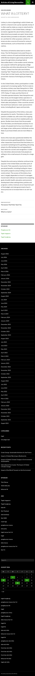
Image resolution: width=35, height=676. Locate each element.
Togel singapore (5, 233)
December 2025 (6, 282)
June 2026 (4, 261)
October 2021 (5, 416)
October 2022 (5, 374)
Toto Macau (4, 482)
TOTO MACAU (5, 486)
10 (3, 580)
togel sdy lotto (5, 662)
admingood (15, 17)
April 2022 (4, 395)
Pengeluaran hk (5, 230)
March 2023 (4, 356)
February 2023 (5, 360)
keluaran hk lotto (6, 658)
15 (27, 580)
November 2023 (6, 328)
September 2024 (6, 292)
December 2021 (6, 409)
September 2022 (6, 377)
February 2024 (5, 317)
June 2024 (4, 303)
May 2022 (4, 391)
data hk (3, 507)
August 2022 (5, 381)
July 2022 (4, 384)
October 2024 (5, 289)
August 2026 (5, 254)
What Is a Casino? (6, 211)
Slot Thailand (5, 511)
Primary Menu (32, 2)
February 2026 (5, 275)
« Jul (2, 591)
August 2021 (5, 423)
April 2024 (4, 310)
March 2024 (4, 314)
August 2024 (5, 296)
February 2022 (5, 402)
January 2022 (5, 405)
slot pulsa (4, 528)
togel (2, 436)
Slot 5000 (4, 518)
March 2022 (4, 398)
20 (17, 583)
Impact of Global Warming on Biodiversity (13, 456)
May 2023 (4, 349)
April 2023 (4, 352)
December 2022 (6, 367)
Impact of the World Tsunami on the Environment (16, 470)
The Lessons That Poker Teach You (11, 204)
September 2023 (6, 335)
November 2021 (6, 412)
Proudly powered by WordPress (9, 673)
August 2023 (5, 338)
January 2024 (5, 321)
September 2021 (6, 420)
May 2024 (4, 307)
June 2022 (4, 388)
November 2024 (6, 285)
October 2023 (5, 331)
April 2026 (4, 268)
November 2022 (6, 370)
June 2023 (4, 345)
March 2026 (4, 271)
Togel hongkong (5, 237)
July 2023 (4, 342)
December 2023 (6, 324)
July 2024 (4, 299)
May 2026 (4, 264)
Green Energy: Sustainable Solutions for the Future (16, 452)
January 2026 (5, 278)
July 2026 (4, 257)
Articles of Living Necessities (12, 2)
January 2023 (5, 363)
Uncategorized (6, 10)
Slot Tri (3, 550)
